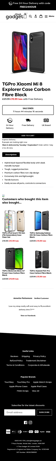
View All (35, 391)
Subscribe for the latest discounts (28, 405)
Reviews (14, 356)
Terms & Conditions (15, 365)
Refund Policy (16, 360)
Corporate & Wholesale (39, 365)
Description (11, 154)
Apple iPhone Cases (18, 386)
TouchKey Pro (23, 382)
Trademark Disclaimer (36, 360)
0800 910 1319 (20, 441)
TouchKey (9, 382)
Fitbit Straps (23, 391)
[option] (28, 307)
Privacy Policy (39, 356)
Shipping (26, 356)
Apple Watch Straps (42, 382)
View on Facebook (28, 316)
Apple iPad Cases (39, 386)
